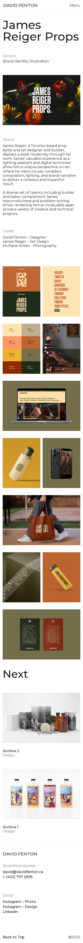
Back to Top (14, 937)
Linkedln (10, 912)
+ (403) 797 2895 (18, 877)
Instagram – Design (20, 907)
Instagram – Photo (19, 902)
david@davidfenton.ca (23, 872)
